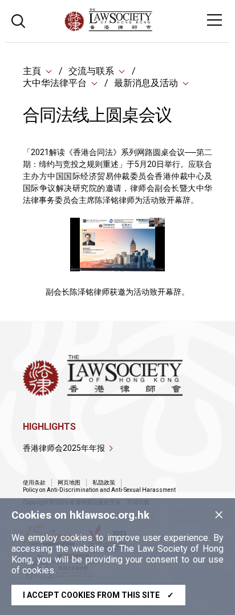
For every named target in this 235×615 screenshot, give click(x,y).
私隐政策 (103, 482)
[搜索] (18, 19)
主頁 (32, 71)
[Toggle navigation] (214, 20)
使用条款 (34, 482)
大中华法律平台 (55, 83)
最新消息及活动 (146, 83)
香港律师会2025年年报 (64, 448)
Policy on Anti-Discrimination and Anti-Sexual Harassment (99, 490)
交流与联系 (91, 71)
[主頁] (139, 28)
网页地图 (69, 482)
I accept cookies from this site (98, 595)
